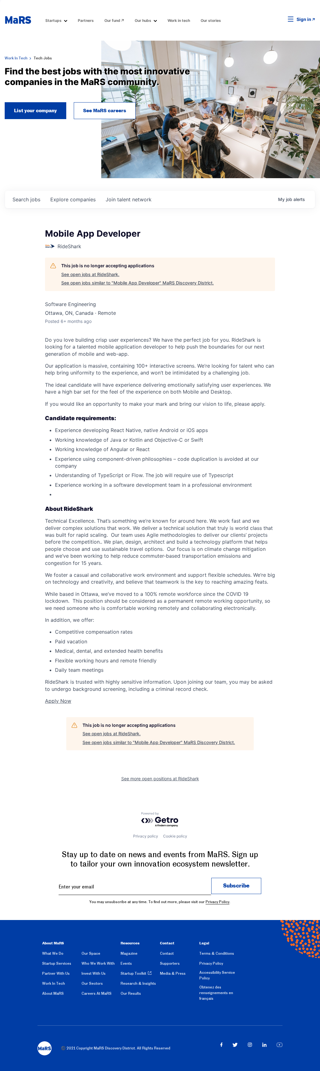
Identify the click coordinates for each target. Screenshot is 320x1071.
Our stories (211, 20)
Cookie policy (175, 836)
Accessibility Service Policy (217, 975)
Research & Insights (138, 983)
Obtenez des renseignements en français (216, 993)
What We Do (52, 953)
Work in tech (179, 20)
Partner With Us (56, 973)
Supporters (170, 963)
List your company (35, 110)
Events (126, 963)
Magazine (129, 953)
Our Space (91, 953)
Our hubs (143, 20)
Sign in (304, 19)
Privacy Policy (217, 902)
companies (73, 199)
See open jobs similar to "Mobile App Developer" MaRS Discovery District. (137, 282)
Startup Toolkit (133, 973)
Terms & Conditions (216, 953)
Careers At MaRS (97, 993)
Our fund (112, 20)
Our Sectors (92, 983)
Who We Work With (98, 963)
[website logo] (18, 20)
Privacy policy (145, 836)
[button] (281, 19)
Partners (86, 20)
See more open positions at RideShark (160, 778)
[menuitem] (56, 20)
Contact (167, 953)
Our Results (131, 993)
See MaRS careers (104, 110)
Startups (53, 20)
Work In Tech (16, 58)
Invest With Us (94, 973)
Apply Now (58, 701)
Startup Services (56, 963)
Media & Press (173, 973)
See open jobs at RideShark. (90, 274)
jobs (26, 199)
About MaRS (53, 993)
